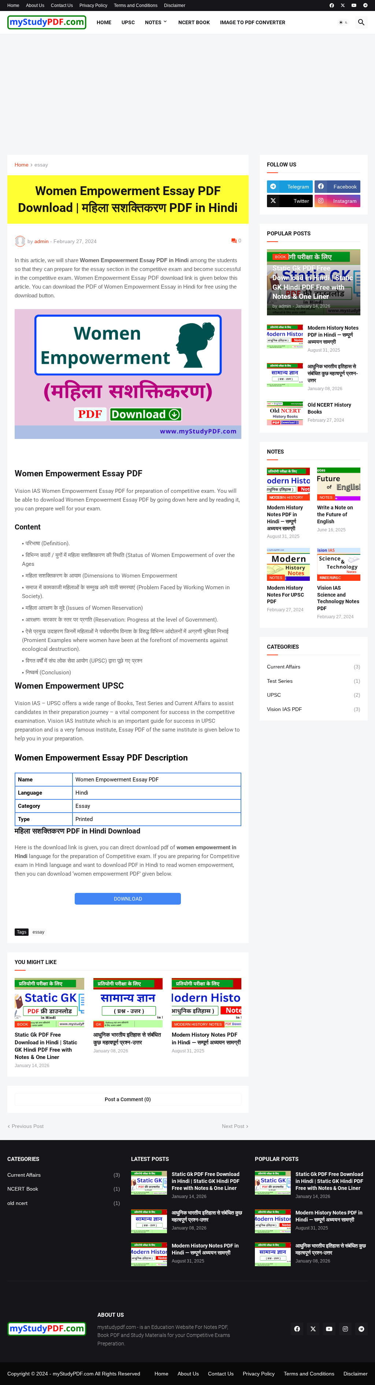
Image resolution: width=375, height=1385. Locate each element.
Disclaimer (174, 5)
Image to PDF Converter (252, 22)
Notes (153, 22)
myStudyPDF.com (73, 1374)
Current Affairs (313, 667)
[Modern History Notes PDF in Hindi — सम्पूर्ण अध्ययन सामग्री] (285, 336)
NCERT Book (194, 22)
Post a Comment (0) (128, 1099)
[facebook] (332, 5)
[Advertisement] (187, 94)
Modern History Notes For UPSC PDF (285, 595)
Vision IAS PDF (313, 709)
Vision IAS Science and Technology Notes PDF (338, 598)
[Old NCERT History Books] (285, 413)
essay (41, 165)
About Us (35, 5)
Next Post (233, 1126)
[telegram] (365, 5)
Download (128, 899)
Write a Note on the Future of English (335, 514)
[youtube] (354, 5)
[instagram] (345, 1329)
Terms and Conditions (135, 5)
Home (13, 5)
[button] (343, 22)
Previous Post (28, 1126)
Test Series (313, 681)
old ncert (63, 1203)
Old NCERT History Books (329, 408)
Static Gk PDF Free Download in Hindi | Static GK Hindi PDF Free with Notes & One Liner (46, 1046)
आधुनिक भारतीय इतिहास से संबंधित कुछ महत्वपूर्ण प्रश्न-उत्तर (127, 1038)
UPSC (128, 22)
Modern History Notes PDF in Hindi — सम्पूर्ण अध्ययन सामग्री (206, 1038)
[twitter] (343, 5)
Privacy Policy (93, 5)
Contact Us (62, 5)
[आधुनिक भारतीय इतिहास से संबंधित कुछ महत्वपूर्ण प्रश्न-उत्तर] (285, 375)
